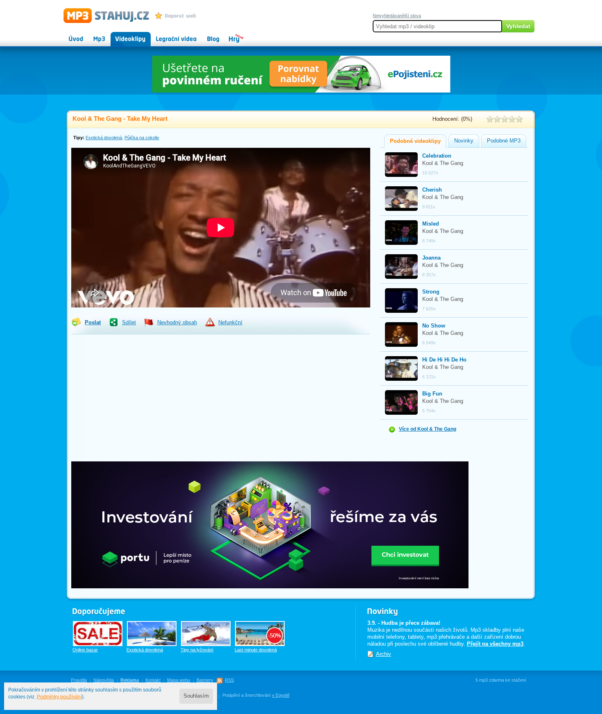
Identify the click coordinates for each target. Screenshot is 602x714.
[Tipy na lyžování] (206, 633)
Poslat (93, 322)
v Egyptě (281, 695)
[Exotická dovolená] (152, 633)
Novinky (463, 141)
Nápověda (103, 680)
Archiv (383, 654)
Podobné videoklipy (415, 141)
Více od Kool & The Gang (427, 429)
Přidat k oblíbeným (177, 15)
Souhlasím (196, 696)
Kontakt (153, 680)
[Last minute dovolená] (260, 633)
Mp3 (93, 35)
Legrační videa (168, 35)
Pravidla (79, 680)
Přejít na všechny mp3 (495, 644)
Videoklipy (123, 35)
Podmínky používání (59, 697)
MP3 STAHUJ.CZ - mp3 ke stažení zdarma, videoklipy (102, 15)
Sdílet (129, 322)
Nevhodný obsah (177, 322)
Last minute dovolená (256, 649)
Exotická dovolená (104, 137)
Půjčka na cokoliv (141, 137)
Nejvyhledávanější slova (397, 15)
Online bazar (85, 649)
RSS (229, 680)
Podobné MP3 (504, 141)
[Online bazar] (97, 633)
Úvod (69, 35)
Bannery (205, 680)
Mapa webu (178, 680)
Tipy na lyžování (197, 649)
